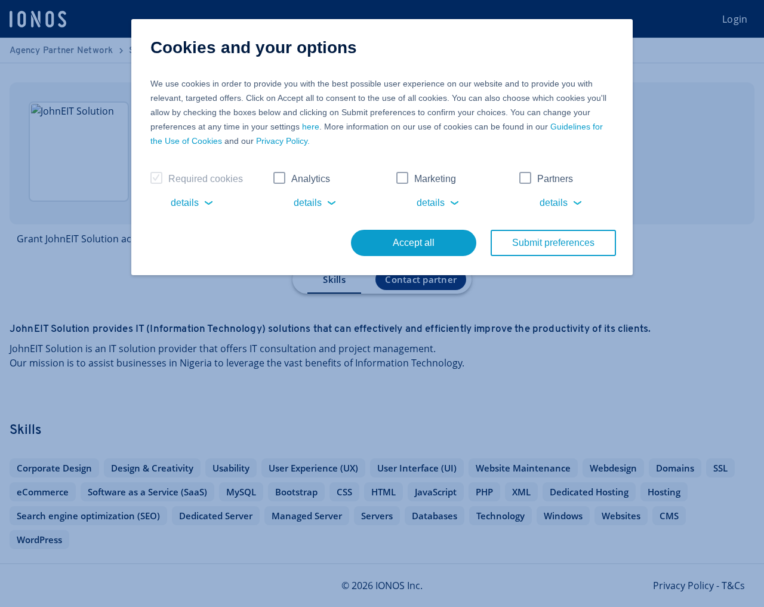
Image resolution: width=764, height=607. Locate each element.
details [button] (185, 203)
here (310, 126)
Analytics (310, 179)
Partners (555, 179)
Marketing (435, 179)
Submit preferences (553, 243)
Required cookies (205, 179)
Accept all (414, 243)
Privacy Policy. (283, 141)
